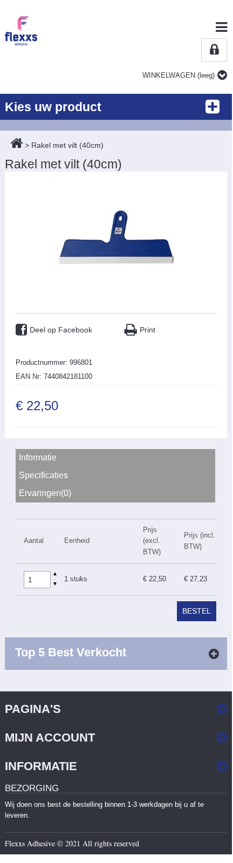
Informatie (41, 766)
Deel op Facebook (61, 329)
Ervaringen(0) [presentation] (45, 493)
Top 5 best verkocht (70, 652)
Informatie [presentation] (38, 457)
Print (147, 329)
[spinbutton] (37, 579)
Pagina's (33, 709)
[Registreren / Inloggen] (214, 50)
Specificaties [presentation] (43, 475)
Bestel (196, 611)
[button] (55, 574)
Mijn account (50, 737)
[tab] (116, 458)
